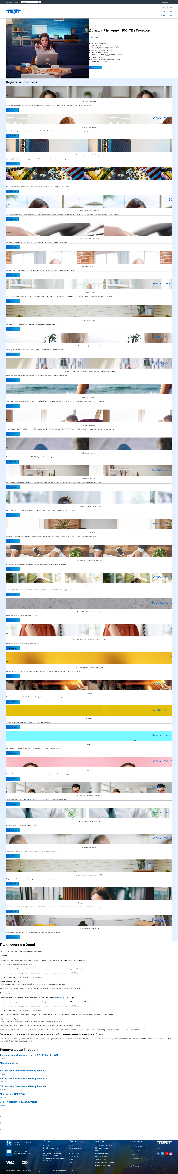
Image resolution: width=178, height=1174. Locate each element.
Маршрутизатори (102, 1148)
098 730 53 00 (167, 11)
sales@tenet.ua (73, 1171)
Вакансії (72, 1162)
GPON (49, 960)
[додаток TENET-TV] (9, 1152)
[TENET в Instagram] (171, 1154)
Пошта (17, 2)
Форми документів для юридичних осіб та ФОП (52, 1155)
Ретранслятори (101, 1156)
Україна (4, 1118)
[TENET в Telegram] (162, 1154)
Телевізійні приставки (103, 1145)
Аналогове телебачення (104, 1162)
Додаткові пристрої (102, 1165)
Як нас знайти (74, 1154)
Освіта (3, 1132)
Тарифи (92, 11)
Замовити (95, 67)
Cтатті (71, 1151)
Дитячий (4, 1121)
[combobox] (31, 2)
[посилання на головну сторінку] (13, 11)
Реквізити (47, 1151)
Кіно (2, 1127)
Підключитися (83, 11)
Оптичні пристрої (102, 1154)
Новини (154, 11)
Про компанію (117, 11)
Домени (134, 11)
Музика (4, 1116)
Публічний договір (50, 1148)
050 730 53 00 (167, 15)
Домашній (5, 1123)
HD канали (5, 1130)
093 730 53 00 (167, 7)
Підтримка (9, 2)
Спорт (3, 1125)
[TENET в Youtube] (166, 1154)
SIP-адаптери (100, 1159)
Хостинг (141, 11)
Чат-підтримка (137, 1158)
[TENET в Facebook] (158, 1154)
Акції (148, 11)
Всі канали (5, 1114)
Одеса (3, 1119)
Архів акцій (73, 1156)
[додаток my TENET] (9, 1143)
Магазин (126, 11)
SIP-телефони (100, 1151)
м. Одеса (165, 2)
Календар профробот (77, 1148)
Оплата (99, 11)
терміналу (60, 998)
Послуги (107, 11)
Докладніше (13, 163)
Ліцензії (46, 1145)
